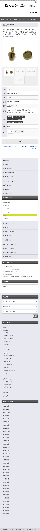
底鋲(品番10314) (31, 19)
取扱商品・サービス (9, 335)
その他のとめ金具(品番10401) (30, 147)
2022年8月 (6, 444)
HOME (2, 19)
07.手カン (7, 185)
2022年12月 (6, 441)
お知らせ (6, 344)
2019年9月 (6, 473)
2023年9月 (6, 434)
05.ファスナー (8, 177)
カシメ (6, 205)
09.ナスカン (7, 193)
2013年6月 (6, 492)
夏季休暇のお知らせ (7, 266)
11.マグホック (8, 223)
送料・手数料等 (8, 364)
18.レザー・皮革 (8, 248)
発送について (7, 361)
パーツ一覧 (9, 19)
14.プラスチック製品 (10, 231)
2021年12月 (6, 447)
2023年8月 (6, 438)
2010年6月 (6, 501)
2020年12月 (6, 453)
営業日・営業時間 (8, 338)
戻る (20, 141)
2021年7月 (6, 450)
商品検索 (5, 393)
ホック (6, 209)
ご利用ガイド (7, 353)
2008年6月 (6, 507)
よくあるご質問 (8, 381)
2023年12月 (6, 431)
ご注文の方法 (7, 358)
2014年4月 (6, 488)
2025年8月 (6, 415)
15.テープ (7, 236)
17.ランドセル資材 (9, 244)
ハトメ (6, 212)
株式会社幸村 (20, 529)
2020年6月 (6, 460)
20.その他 (7, 256)
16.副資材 (7, 240)
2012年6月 (6, 495)
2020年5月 (6, 463)
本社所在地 (7, 341)
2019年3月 (6, 476)
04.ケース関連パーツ (10, 172)
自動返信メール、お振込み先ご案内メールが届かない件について (17, 276)
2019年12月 (6, 469)
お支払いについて (8, 367)
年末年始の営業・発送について (10, 271)
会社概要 (5, 330)
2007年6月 (6, 511)
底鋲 (24, 19)
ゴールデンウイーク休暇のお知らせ (11, 269)
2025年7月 (6, 419)
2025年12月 (6, 412)
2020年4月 (6, 466)
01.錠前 (6, 160)
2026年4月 (6, 409)
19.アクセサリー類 (9, 252)
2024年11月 (6, 422)
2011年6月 (6, 498)
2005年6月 (6, 514)
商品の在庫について (9, 355)
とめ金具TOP (17, 19)
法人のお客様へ (8, 387)
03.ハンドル (7, 168)
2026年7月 (6, 406)
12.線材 (6, 227)
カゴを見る (6, 396)
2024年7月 (6, 425)
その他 (5, 218)
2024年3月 (6, 428)
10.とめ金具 (7, 197)
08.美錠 (6, 189)
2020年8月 (6, 457)
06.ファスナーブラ (9, 181)
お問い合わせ (7, 379)
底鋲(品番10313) (9, 146)
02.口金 (6, 164)
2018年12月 (6, 479)
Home (4, 327)
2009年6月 (6, 504)
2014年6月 (6, 482)
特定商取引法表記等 (9, 370)
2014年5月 (6, 485)
